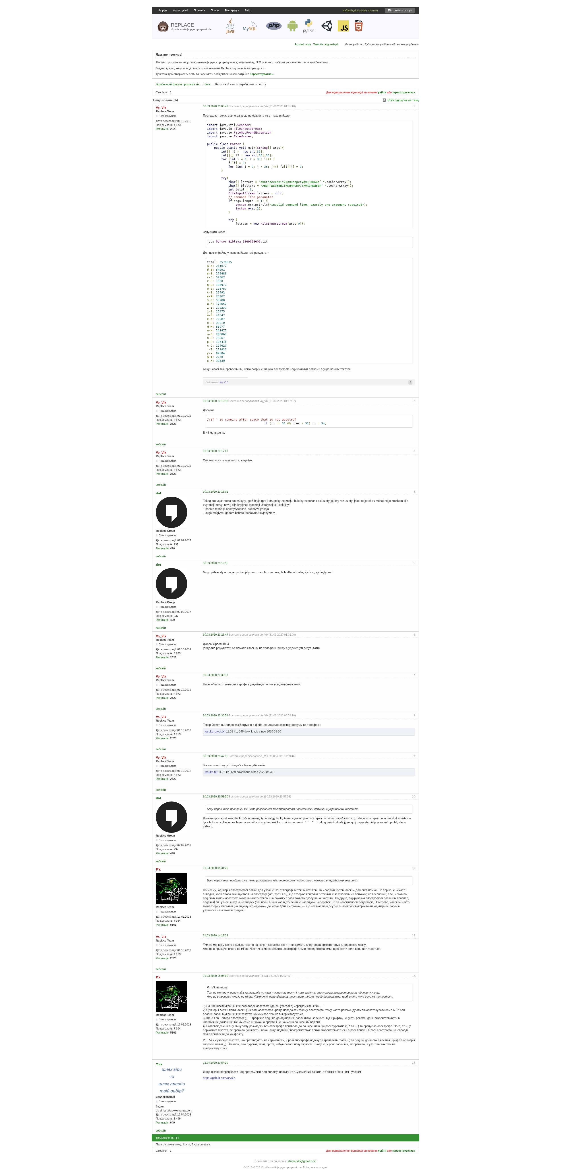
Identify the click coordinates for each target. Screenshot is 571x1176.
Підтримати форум (400, 10)
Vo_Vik (161, 107)
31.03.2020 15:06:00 (215, 975)
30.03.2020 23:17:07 (215, 451)
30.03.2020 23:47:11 (215, 756)
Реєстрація (232, 10)
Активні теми (303, 44)
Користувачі (180, 10)
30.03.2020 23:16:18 (215, 401)
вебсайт (161, 394)
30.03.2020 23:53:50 (215, 796)
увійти (382, 92)
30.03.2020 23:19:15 (215, 563)
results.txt (211, 772)
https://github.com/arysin (219, 1078)
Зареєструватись (261, 74)
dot (221, 382)
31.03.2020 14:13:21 (215, 935)
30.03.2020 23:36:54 (215, 715)
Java (207, 84)
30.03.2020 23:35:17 (215, 675)
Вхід (247, 10)
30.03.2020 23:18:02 (215, 491)
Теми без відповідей (326, 44)
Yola (159, 1064)
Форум (163, 10)
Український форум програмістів (177, 84)
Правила (199, 10)
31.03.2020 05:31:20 (215, 868)
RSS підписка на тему (403, 100)
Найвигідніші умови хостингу (360, 10)
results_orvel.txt (215, 731)
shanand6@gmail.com (302, 1161)
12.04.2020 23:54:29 (215, 1062)
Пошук (215, 10)
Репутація (162, 129)
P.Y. (226, 382)
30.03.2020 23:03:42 (215, 106)
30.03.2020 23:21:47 (215, 634)
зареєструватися (403, 92)
